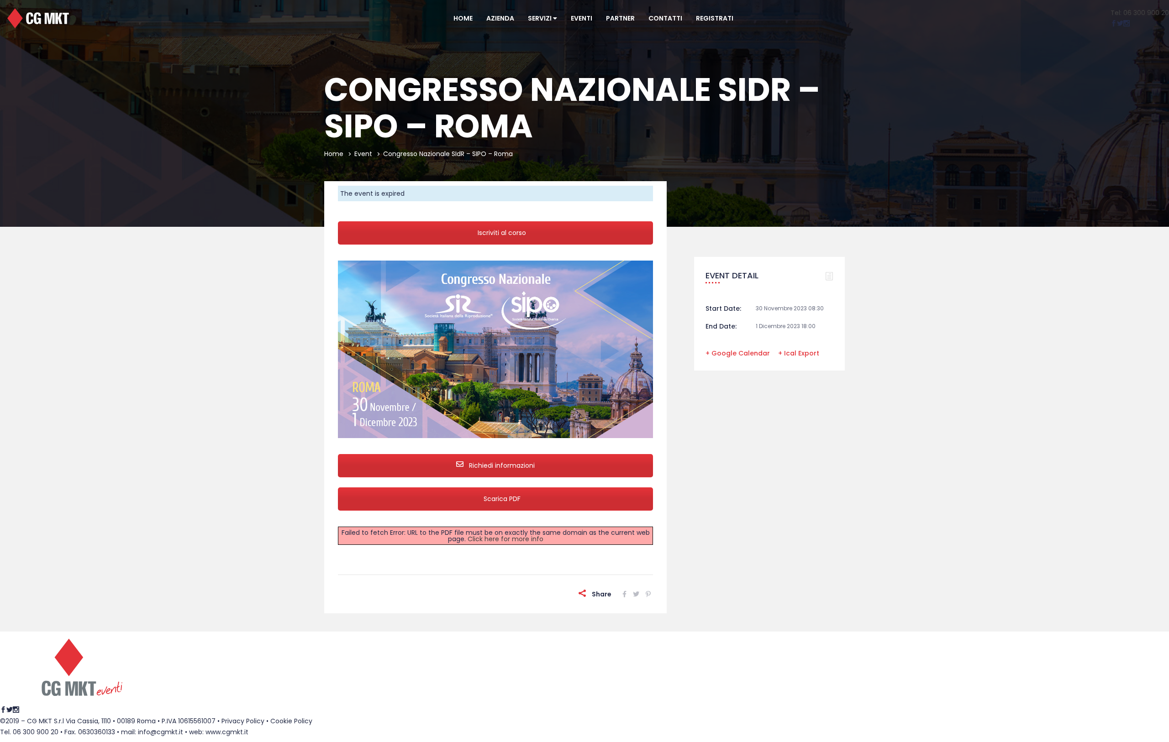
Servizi (540, 18)
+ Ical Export (798, 353)
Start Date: (723, 308)
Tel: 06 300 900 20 (1140, 12)
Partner (620, 18)
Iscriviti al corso (502, 232)
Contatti (665, 18)
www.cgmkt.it (226, 732)
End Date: (721, 326)
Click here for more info (505, 538)
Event (363, 153)
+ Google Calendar (738, 353)
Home (463, 18)
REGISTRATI (714, 18)
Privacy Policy (242, 721)
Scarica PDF (502, 498)
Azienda (500, 18)
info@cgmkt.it (160, 732)
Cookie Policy (291, 721)
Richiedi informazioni (501, 465)
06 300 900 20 (35, 732)
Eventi (581, 18)
